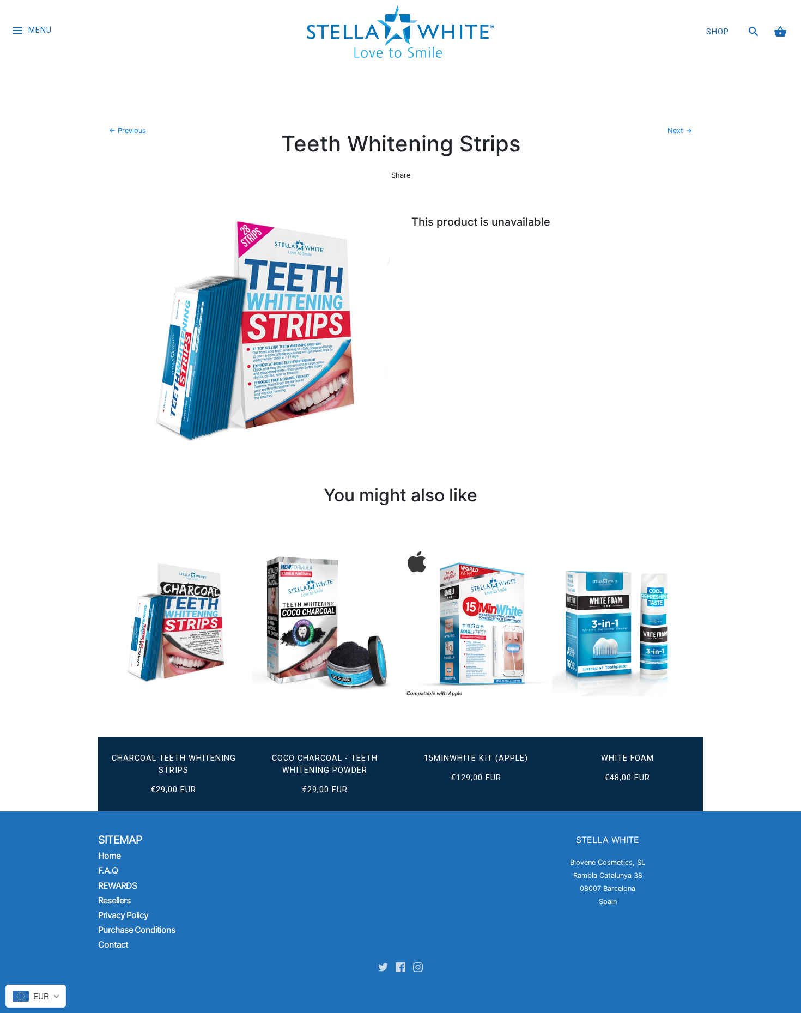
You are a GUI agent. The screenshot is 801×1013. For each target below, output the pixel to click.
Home (109, 855)
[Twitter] (383, 969)
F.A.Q (108, 870)
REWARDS (117, 885)
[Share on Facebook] (363, 191)
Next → (680, 130)
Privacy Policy (123, 914)
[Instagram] (418, 969)
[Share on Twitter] (381, 191)
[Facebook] (400, 969)
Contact (113, 944)
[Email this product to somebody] (438, 191)
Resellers (114, 900)
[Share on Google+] (418, 191)
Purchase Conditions (136, 929)
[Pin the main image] (399, 191)
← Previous (127, 130)
